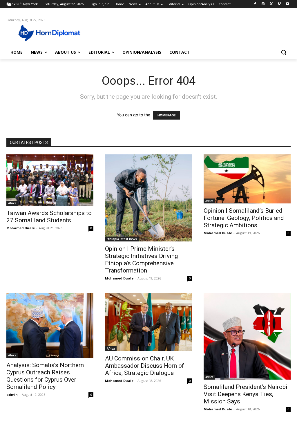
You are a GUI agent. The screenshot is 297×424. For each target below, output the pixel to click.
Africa (12, 203)
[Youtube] (287, 4)
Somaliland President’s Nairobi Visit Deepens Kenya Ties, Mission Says (245, 394)
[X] (271, 4)
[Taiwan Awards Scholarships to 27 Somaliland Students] (49, 180)
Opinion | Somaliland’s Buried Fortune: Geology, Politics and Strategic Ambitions (244, 218)
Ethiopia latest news (122, 239)
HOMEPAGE (166, 115)
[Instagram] (263, 4)
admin (12, 394)
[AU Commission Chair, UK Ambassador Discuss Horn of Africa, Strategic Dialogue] (148, 322)
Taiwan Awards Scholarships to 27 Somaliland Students (49, 217)
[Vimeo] (279, 4)
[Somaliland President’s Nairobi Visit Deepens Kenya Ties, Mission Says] (247, 336)
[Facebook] (255, 4)
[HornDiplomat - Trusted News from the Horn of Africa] (40, 32)
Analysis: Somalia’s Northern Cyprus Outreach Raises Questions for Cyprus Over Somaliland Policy (45, 376)
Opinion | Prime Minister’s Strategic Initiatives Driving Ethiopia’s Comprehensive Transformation (141, 259)
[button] (284, 52)
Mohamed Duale (20, 228)
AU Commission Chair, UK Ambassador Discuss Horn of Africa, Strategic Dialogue (144, 365)
